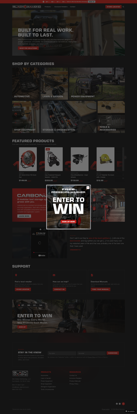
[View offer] (68, 207)
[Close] (88, 187)
